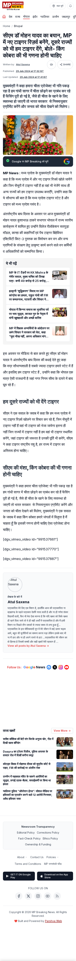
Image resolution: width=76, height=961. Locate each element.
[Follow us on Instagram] (60, 667)
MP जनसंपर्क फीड (53, 863)
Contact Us (37, 857)
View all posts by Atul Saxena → (28, 645)
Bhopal (18, 26)
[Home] (4, 16)
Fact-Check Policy (29, 838)
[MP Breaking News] (13, 5)
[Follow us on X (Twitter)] (55, 667)
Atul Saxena (23, 64)
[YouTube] (47, 896)
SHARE (67, 64)
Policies (51, 857)
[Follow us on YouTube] (66, 667)
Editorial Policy (26, 832)
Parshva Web (53, 921)
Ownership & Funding (38, 844)
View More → (62, 730)
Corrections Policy (48, 832)
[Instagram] (38, 896)
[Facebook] (19, 896)
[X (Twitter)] (28, 896)
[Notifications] (70, 6)
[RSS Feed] (57, 896)
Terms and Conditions (28, 863)
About (20, 857)
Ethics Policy (50, 838)
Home (6, 26)
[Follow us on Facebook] (49, 667)
